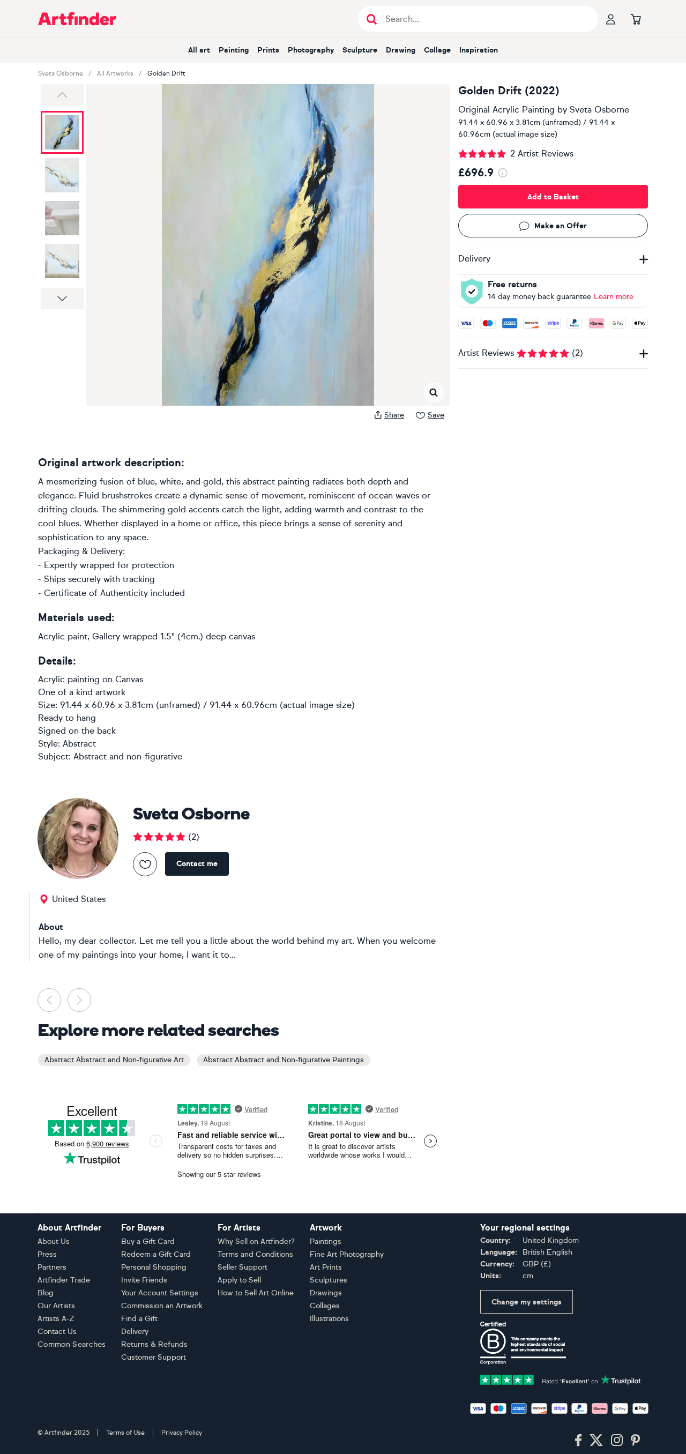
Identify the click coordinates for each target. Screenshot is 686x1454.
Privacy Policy (181, 1432)
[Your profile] (611, 19)
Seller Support (242, 1267)
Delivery (134, 1331)
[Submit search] (371, 19)
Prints (268, 50)
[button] (62, 95)
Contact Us (57, 1331)
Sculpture (359, 50)
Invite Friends (144, 1280)
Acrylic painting (69, 679)
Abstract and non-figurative (127, 756)
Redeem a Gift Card (156, 1254)
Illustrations (329, 1318)
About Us (54, 1241)
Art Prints (326, 1267)
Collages (325, 1305)
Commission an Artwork (162, 1305)
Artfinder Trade (64, 1280)
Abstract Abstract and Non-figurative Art (114, 1059)
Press (47, 1254)
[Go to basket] (635, 19)
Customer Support (153, 1357)
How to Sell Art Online (256, 1293)
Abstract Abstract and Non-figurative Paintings (283, 1059)
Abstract (79, 744)
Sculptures (328, 1280)
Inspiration (478, 50)
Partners (52, 1267)
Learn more (613, 296)
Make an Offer (560, 225)
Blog (46, 1293)
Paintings (325, 1241)
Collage (437, 50)
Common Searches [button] (72, 1344)
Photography (311, 50)
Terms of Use (125, 1432)
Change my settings (526, 1302)
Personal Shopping (154, 1267)
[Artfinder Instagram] (617, 1441)
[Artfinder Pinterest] (635, 1441)
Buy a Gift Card (148, 1241)
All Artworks (115, 73)
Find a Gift (139, 1318)
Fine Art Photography (347, 1254)
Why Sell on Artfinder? (256, 1241)
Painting (234, 50)
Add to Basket (553, 197)
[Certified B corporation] (523, 1342)
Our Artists (56, 1305)
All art (199, 50)
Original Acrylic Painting (506, 110)
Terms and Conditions (255, 1254)
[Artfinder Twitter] (596, 1441)
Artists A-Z (56, 1318)
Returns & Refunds (154, 1344)
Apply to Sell (239, 1280)
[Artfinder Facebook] (578, 1441)
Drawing (400, 50)
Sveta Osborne (60, 73)
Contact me (197, 863)
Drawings (326, 1293)
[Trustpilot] (560, 1379)
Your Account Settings (159, 1293)
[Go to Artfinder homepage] (77, 18)
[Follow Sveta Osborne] (145, 864)
